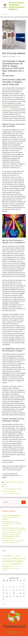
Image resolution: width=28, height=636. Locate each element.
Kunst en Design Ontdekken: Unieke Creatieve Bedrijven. (17, 5)
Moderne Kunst (17, 566)
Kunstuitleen (16, 564)
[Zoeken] (24, 502)
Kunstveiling (6, 566)
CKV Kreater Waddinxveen (12, 493)
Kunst (6, 486)
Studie (20, 568)
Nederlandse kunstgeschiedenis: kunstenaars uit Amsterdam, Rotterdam (12, 517)
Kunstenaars (13, 556)
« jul (3, 604)
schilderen (6, 568)
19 (10, 593)
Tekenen (4, 570)
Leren (12, 566)
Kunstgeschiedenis (6, 563)
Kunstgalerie (18, 561)
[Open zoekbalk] (24, 14)
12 (10, 590)
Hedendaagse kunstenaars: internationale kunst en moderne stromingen (12, 523)
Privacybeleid (18, 632)
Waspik (4, 484)
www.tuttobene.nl (14, 633)
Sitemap (12, 632)
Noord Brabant (18, 482)
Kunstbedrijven (8, 482)
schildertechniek (14, 568)
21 (17, 593)
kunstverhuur (6, 109)
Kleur (3, 556)
